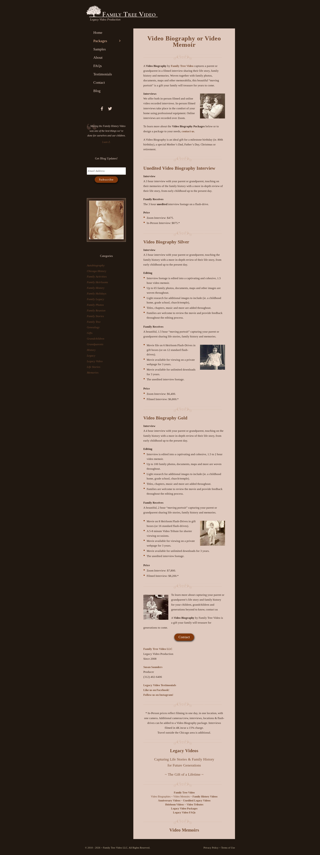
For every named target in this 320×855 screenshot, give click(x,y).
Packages (100, 41)
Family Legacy (95, 299)
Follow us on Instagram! (158, 694)
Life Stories (93, 367)
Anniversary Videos (169, 800)
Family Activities (97, 276)
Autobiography (96, 265)
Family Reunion (96, 310)
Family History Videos (205, 796)
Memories (92, 372)
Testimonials (102, 74)
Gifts (89, 333)
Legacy (91, 355)
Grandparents (95, 344)
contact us (188, 131)
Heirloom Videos (174, 804)
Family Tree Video (182, 66)
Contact (184, 637)
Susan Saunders (152, 667)
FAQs (97, 66)
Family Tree (94, 321)
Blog (96, 91)
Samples (99, 49)
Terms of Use (228, 847)
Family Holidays (96, 293)
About (97, 57)
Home (97, 32)
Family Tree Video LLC (157, 649)
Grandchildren (95, 338)
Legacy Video (95, 361)
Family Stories (95, 316)
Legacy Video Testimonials (159, 685)
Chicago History (96, 271)
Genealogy (93, 327)
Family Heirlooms (97, 282)
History (91, 350)
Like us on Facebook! (156, 690)
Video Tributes (195, 804)
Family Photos (95, 304)
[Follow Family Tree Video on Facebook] (104, 109)
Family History (95, 287)
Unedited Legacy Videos (196, 800)
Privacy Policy (211, 847)
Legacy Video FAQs (184, 812)
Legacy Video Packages (184, 808)
